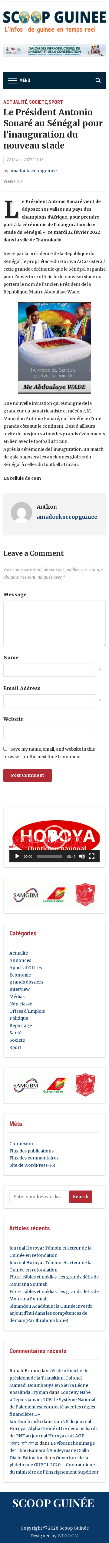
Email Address (22, 688)
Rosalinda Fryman (28, 1392)
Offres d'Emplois (27, 1011)
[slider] (49, 856)
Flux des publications (31, 1151)
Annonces (20, 960)
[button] (54, 837)
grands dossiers (26, 982)
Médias (17, 996)
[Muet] (82, 856)
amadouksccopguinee (33, 171)
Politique (18, 1018)
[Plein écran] (92, 856)
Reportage (20, 1025)
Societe (38, 102)
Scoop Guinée (53, 1502)
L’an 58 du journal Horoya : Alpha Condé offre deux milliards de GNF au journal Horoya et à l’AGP (53, 1429)
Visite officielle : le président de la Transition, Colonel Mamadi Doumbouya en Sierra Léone (48, 1378)
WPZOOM (68, 1535)
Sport (56, 102)
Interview (19, 989)
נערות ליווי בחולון (23, 1443)
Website (13, 719)
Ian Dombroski (25, 1421)
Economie (20, 975)
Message (15, 594)
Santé (15, 1033)
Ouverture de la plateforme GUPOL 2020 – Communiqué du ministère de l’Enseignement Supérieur (54, 1465)
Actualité (15, 102)
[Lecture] (17, 856)
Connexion (21, 1143)
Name (11, 657)
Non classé (20, 1004)
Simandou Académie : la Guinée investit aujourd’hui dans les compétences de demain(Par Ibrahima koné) (50, 1313)
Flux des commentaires (33, 1158)
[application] (54, 837)
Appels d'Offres (25, 967)
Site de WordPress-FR (32, 1165)
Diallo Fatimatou (26, 1458)
